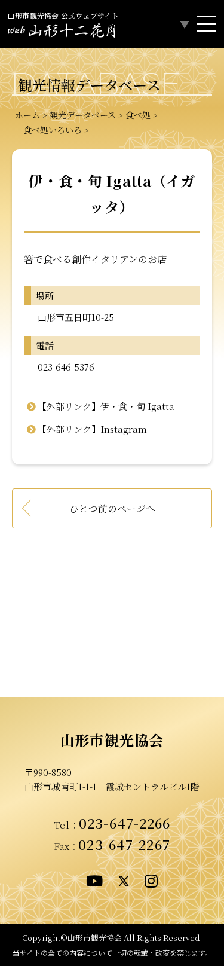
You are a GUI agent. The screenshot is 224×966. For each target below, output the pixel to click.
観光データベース (83, 115)
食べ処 (138, 115)
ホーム (27, 115)
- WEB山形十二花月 (61, 32)
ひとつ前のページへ (112, 508)
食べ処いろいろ (48, 130)
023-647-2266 (125, 822)
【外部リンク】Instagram (92, 429)
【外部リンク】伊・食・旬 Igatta (106, 406)
